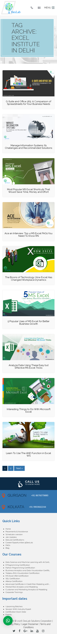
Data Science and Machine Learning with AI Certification (30, 562)
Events (9, 614)
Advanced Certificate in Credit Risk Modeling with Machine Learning (30, 584)
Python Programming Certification (20, 568)
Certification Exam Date (16, 612)
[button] (8, 620)
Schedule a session (14, 534)
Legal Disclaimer (30, 624)
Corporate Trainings (14, 592)
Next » (19, 468)
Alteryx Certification (14, 581)
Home (8, 529)
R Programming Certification (18, 565)
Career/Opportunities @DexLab (19, 542)
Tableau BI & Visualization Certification (23, 573)
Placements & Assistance (17, 531)
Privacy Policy (13, 624)
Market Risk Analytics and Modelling (22, 587)
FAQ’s (8, 545)
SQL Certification (13, 578)
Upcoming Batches (14, 606)
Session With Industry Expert (18, 609)
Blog (7, 548)
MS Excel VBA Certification (17, 576)
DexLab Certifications (15, 540)
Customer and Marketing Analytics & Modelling (26, 589)
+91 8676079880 (39, 495)
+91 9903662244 (37, 507)
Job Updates (11, 537)
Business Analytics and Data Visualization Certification (30, 570)
